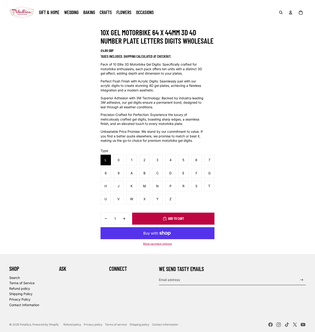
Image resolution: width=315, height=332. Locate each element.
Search (14, 278)
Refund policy (19, 288)
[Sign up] (302, 280)
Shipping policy (139, 324)
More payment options (157, 243)
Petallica (25, 324)
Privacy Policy (19, 299)
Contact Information (24, 305)
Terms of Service (22, 283)
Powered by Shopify (46, 324)
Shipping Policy (21, 294)
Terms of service (116, 324)
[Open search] (281, 12)
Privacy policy (93, 324)
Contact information (165, 324)
